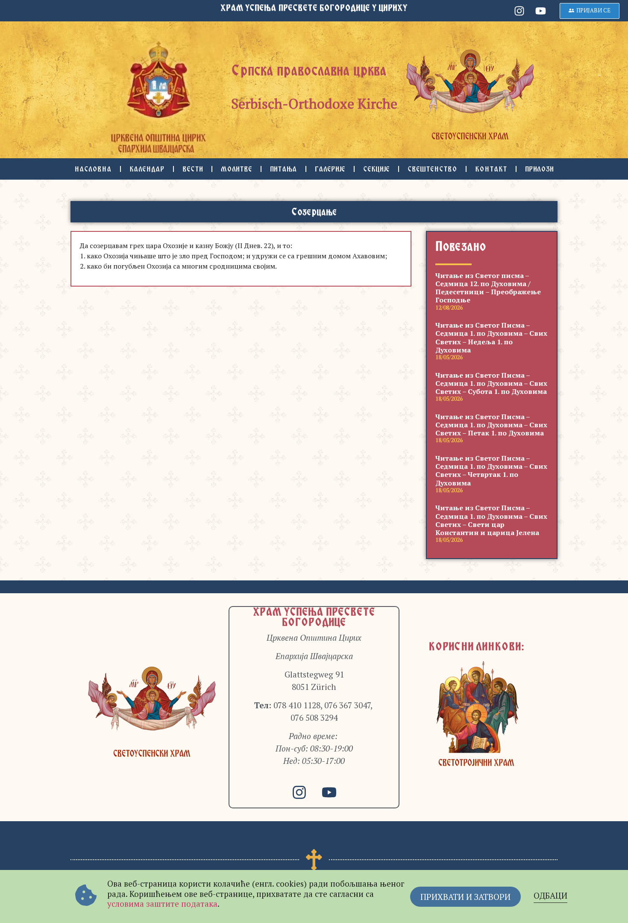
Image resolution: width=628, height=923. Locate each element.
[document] (314, 461)
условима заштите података (162, 903)
